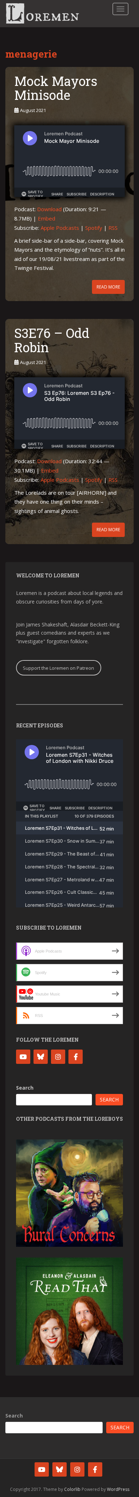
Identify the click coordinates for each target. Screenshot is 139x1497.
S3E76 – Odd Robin (51, 340)
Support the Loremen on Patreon (58, 668)
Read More (108, 287)
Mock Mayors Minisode (55, 88)
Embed (46, 218)
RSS (113, 227)
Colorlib (72, 1489)
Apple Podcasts (60, 227)
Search (25, 1087)
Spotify (93, 227)
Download (49, 209)
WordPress (118, 1489)
